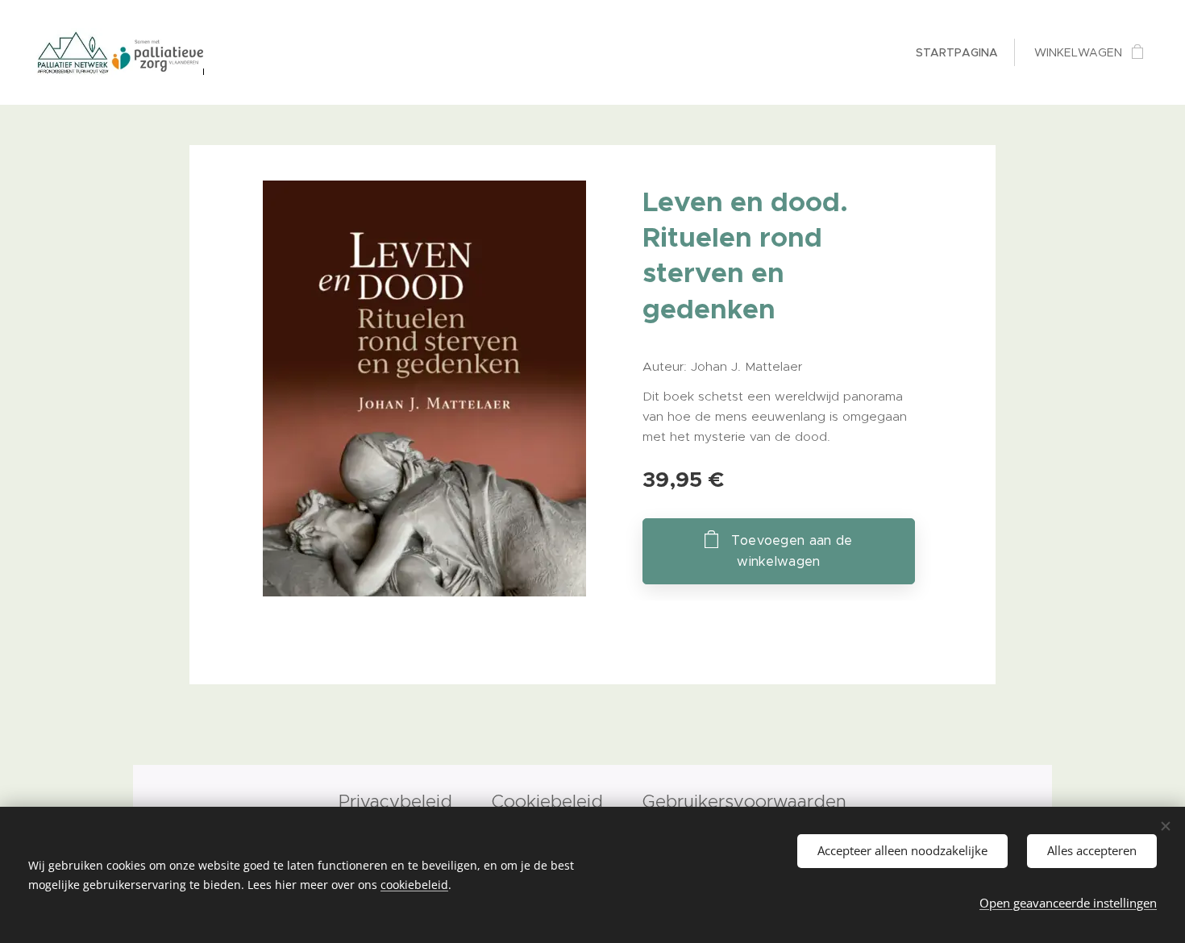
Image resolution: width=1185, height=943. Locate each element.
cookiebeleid (414, 884)
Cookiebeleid (547, 801)
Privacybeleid (398, 801)
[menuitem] (955, 52)
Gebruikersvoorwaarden (744, 801)
